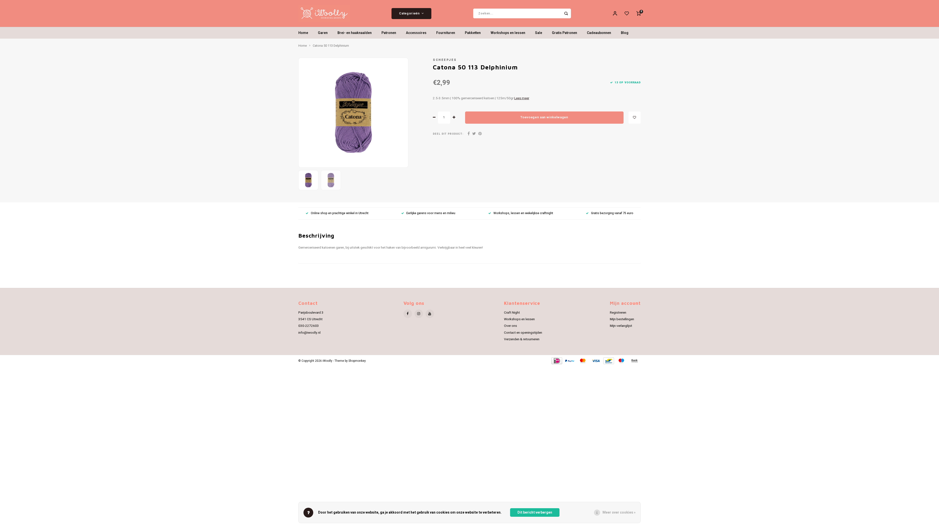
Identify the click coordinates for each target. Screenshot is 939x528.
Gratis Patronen (564, 32)
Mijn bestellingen (622, 319)
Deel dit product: (448, 134)
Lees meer (521, 98)
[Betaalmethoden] (556, 360)
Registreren (618, 312)
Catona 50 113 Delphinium (331, 46)
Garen (323, 32)
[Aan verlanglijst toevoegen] (634, 117)
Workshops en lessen (508, 32)
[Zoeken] (566, 13)
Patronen (388, 32)
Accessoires (416, 32)
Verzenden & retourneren (521, 339)
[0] (638, 13)
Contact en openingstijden (523, 332)
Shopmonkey (357, 361)
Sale (538, 32)
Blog (624, 32)
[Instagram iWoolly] (418, 313)
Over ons (510, 325)
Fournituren (445, 32)
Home (303, 32)
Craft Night (512, 312)
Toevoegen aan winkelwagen (544, 117)
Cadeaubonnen (599, 32)
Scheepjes (445, 60)
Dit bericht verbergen (534, 512)
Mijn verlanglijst (621, 325)
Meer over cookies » (619, 512)
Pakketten (473, 32)
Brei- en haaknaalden (354, 32)
